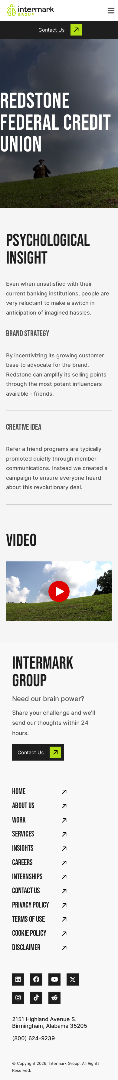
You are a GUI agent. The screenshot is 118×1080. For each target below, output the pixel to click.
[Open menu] (109, 10)
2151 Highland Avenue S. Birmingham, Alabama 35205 (49, 1022)
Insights (23, 848)
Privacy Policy (30, 905)
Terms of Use (28, 919)
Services (23, 834)
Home (18, 791)
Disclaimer (26, 947)
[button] (59, 30)
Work (19, 820)
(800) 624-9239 (33, 1038)
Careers (22, 862)
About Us (23, 806)
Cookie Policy (29, 933)
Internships (27, 877)
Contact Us (26, 891)
